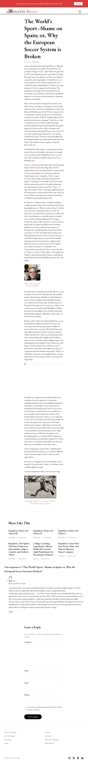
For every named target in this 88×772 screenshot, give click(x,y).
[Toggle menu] (79, 11)
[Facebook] (78, 758)
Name (26, 671)
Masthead (7, 740)
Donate (47, 732)
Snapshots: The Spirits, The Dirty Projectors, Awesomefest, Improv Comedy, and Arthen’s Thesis (19, 549)
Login (6, 743)
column (33, 165)
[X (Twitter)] (73, 758)
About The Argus (10, 732)
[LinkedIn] (82, 758)
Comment (28, 642)
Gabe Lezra (36, 62)
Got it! (78, 4)
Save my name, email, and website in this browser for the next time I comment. (44, 708)
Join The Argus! (9, 736)
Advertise (48, 736)
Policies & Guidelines (52, 740)
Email (26, 683)
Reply (11, 612)
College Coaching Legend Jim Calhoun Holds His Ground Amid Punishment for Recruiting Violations (43, 549)
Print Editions (49, 743)
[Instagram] (69, 758)
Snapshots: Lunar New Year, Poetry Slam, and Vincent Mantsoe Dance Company (68, 547)
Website (27, 695)
